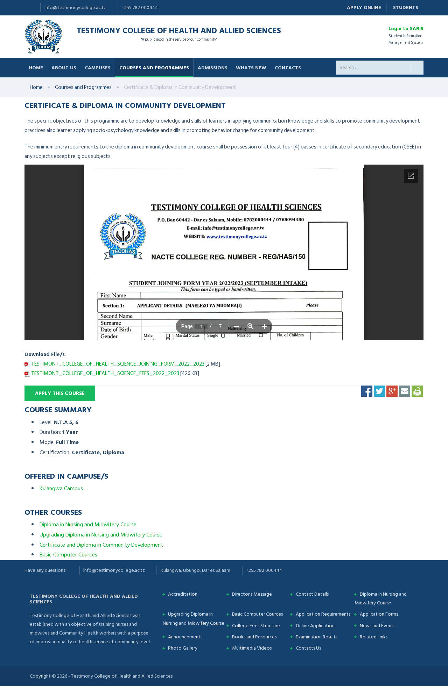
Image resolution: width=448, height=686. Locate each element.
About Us (63, 67)
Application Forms (379, 614)
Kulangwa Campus (61, 488)
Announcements (185, 637)
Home (36, 67)
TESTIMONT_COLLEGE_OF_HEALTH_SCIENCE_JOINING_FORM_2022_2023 (117, 364)
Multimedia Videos (252, 648)
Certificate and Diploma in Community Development (101, 544)
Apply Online (364, 8)
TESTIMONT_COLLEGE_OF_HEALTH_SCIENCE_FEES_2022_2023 (105, 373)
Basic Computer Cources (68, 554)
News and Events (377, 626)
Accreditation (182, 594)
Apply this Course (60, 393)
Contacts (288, 67)
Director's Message (252, 594)
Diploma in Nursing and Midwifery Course (88, 524)
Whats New (251, 67)
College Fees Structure (256, 626)
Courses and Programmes (154, 67)
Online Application (315, 626)
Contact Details (312, 594)
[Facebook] (366, 391)
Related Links (373, 637)
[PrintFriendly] (417, 391)
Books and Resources (254, 637)
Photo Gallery (182, 648)
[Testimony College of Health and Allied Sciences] (43, 36)
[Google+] (392, 391)
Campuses (98, 67)
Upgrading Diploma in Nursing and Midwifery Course (101, 534)
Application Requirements (323, 614)
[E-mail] (404, 391)
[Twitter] (379, 391)
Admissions (212, 67)
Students (405, 8)
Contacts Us (308, 648)
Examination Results (316, 637)
